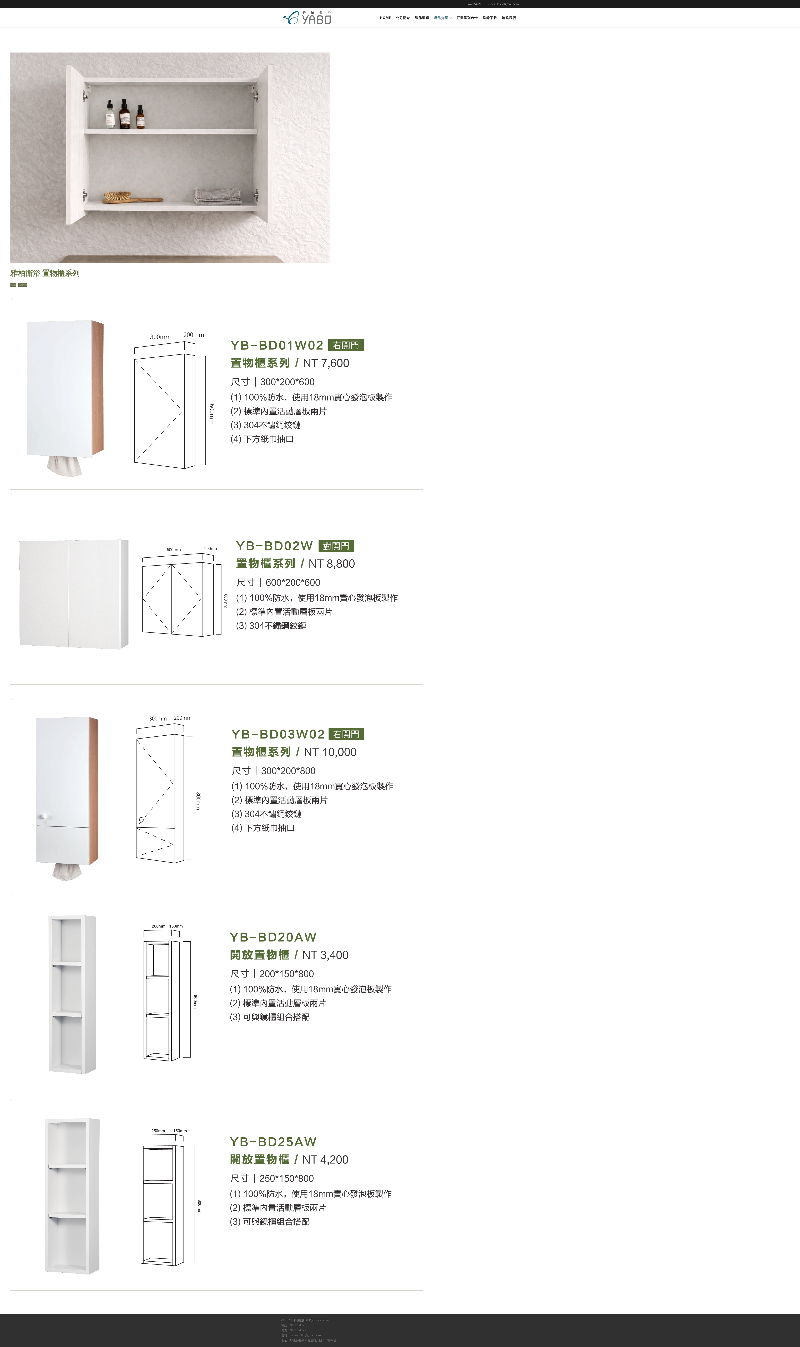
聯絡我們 (509, 17)
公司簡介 (403, 17)
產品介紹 (441, 17)
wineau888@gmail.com (503, 4)
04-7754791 (474, 4)
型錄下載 (490, 17)
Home (385, 17)
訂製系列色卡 (467, 17)
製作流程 (422, 17)
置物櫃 (22, 285)
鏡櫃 (13, 285)
